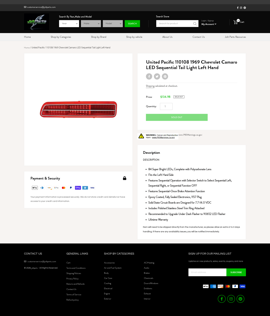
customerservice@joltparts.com (41, 7)
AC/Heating (149, 262)
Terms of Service (73, 294)
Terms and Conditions (75, 268)
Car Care (108, 278)
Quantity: (151, 106)
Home (27, 47)
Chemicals (148, 278)
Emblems (148, 288)
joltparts (35, 267)
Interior (147, 298)
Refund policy (72, 299)
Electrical (108, 288)
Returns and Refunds (75, 283)
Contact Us (71, 289)
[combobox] (177, 23)
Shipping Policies (73, 273)
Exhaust (147, 293)
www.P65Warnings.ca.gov (190, 134)
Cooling (107, 283)
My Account (208, 24)
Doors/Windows (151, 283)
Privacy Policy (72, 278)
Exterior (107, 298)
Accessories (109, 262)
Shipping (150, 86)
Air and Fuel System (113, 267)
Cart (68, 262)
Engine (107, 293)
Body (106, 273)
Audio (146, 267)
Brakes (147, 273)
